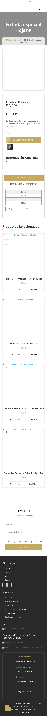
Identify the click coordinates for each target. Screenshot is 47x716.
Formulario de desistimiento (15, 609)
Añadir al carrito (23, 140)
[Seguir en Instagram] (9, 585)
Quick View (33, 289)
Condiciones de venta (13, 617)
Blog (6, 576)
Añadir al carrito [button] (16, 289)
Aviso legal (9, 605)
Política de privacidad (13, 598)
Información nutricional (24, 184)
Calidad (7, 572)
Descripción (24, 178)
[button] (10, 147)
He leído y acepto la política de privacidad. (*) (25, 541)
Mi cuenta (18, 3)
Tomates (18, 40)
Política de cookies (12, 602)
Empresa (8, 568)
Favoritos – (23, 3)
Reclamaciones (10, 613)
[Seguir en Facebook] (4, 585)
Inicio (9, 40)
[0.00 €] (28, 3)
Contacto (8, 580)
